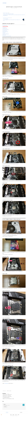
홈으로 (11, 414)
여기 (8, 59)
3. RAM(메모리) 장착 (4, 28)
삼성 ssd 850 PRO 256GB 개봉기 (6, 397)
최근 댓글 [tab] (21, 412)
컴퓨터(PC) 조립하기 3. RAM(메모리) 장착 (7, 394)
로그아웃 (16, 414)
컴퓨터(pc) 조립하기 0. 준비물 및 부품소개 (7, 396)
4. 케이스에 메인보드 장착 (5, 29)
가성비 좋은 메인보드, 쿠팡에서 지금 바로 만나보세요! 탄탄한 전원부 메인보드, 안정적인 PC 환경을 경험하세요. (14, 15)
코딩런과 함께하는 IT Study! (7, 405)
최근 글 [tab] (7, 412)
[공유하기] (4, 390)
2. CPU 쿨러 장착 (4, 27)
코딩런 (4, 404)
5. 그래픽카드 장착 (4, 30)
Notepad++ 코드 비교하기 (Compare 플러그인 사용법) (8, 398)
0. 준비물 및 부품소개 (4, 25)
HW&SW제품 (4, 393)
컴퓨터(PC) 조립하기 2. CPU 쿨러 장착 (7, 395)
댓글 (3, 401)
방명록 (13, 414)
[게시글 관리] (5, 390)
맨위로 (18, 414)
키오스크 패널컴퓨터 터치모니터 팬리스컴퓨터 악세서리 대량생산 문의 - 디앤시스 (12, 20)
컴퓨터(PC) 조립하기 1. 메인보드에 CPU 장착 (14, 6)
